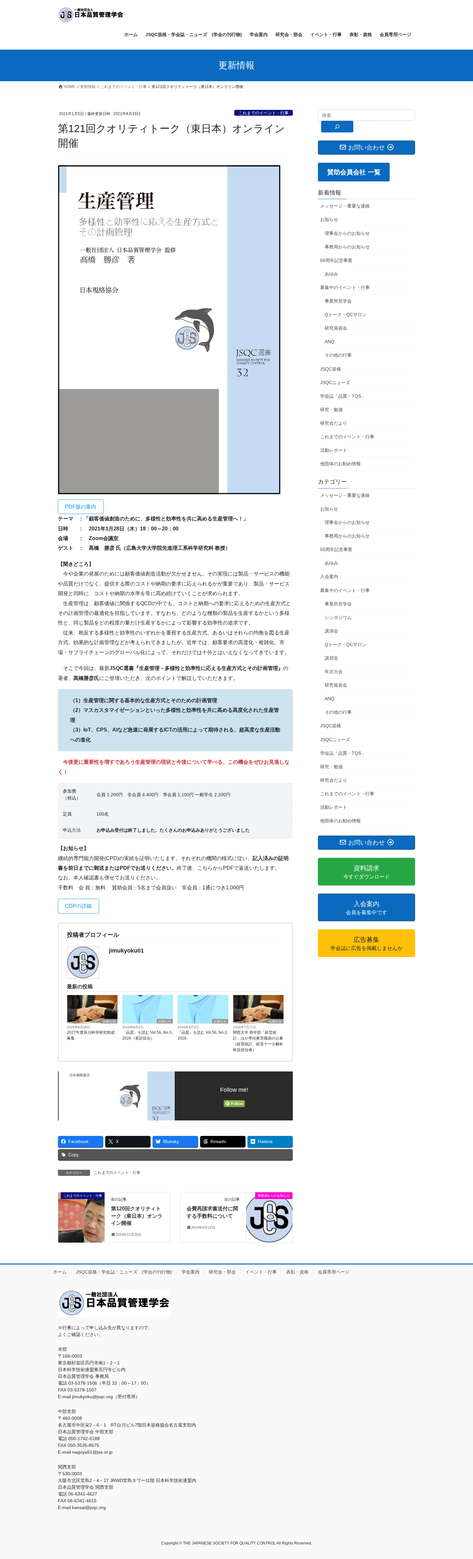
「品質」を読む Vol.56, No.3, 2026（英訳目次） (147, 1035)
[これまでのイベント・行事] (81, 1216)
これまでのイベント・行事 (263, 113)
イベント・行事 (261, 1271)
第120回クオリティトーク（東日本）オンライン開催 (136, 1216)
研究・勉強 (331, 409)
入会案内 (329, 576)
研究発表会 (336, 328)
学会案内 (190, 1271)
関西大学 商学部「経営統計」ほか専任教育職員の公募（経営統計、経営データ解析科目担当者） (258, 1041)
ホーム (60, 1271)
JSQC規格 (330, 369)
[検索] (337, 126)
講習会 (331, 658)
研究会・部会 (222, 1271)
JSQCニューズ (335, 382)
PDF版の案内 (80, 506)
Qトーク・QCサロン (345, 314)
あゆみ (331, 273)
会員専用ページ (333, 1271)
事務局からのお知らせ (347, 246)
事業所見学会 (338, 301)
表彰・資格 (297, 1271)
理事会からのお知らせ (347, 233)
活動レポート (333, 450)
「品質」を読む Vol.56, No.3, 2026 (203, 1035)
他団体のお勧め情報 (340, 463)
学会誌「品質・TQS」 (343, 396)
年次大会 (334, 671)
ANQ (329, 341)
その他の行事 (338, 355)
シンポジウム (338, 617)
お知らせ (109, 1021)
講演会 (331, 631)
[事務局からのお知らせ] (269, 1216)
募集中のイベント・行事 (345, 287)
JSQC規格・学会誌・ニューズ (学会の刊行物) (124, 1271)
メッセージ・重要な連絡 (345, 205)
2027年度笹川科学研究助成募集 (91, 1035)
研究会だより (333, 423)
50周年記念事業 (336, 260)
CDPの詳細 (78, 906)
